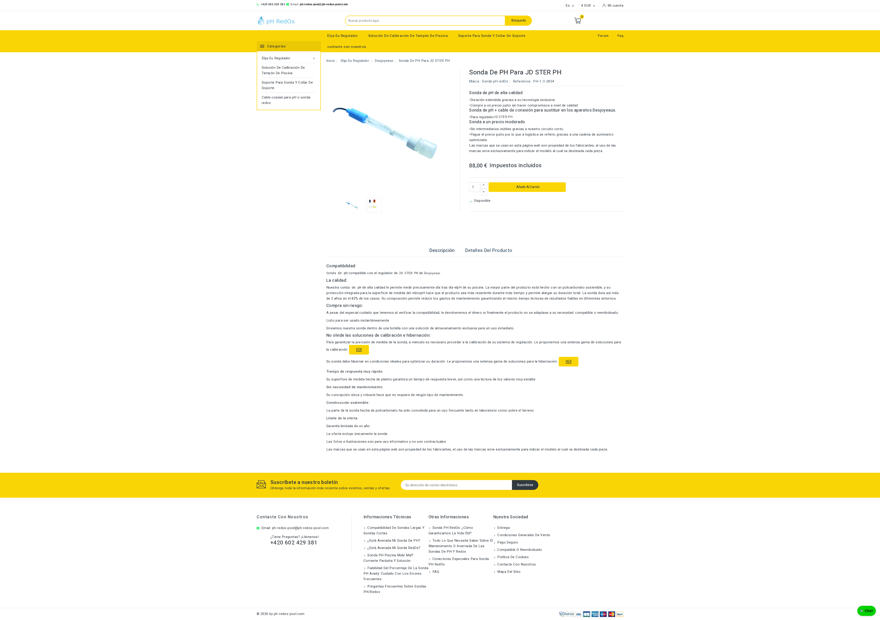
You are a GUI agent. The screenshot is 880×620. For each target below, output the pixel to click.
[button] (866, 611)
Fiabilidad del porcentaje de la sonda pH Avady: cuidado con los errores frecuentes (395, 573)
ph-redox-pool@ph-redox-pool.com (324, 4)
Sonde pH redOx (495, 81)
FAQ (435, 571)
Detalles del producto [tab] (488, 250)
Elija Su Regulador (342, 35)
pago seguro (507, 542)
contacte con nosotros (346, 46)
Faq (620, 35)
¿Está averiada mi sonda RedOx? (393, 547)
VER (359, 349)
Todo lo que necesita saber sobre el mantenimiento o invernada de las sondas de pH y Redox (461, 546)
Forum (603, 35)
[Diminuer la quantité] (484, 192)
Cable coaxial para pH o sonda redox (286, 100)
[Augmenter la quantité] (484, 185)
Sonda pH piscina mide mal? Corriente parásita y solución (388, 558)
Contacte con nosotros (282, 517)
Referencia (521, 81)
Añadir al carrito (528, 187)
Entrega (503, 527)
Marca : (475, 81)
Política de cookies (512, 557)
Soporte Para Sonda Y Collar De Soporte (492, 35)
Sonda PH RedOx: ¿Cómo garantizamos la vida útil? (451, 530)
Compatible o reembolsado (519, 549)
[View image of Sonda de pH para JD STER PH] (352, 205)
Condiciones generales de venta (523, 535)
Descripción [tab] (441, 250)
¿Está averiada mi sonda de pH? (393, 540)
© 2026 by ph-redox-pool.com (281, 613)
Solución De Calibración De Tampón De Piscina (408, 35)
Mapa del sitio (508, 571)
